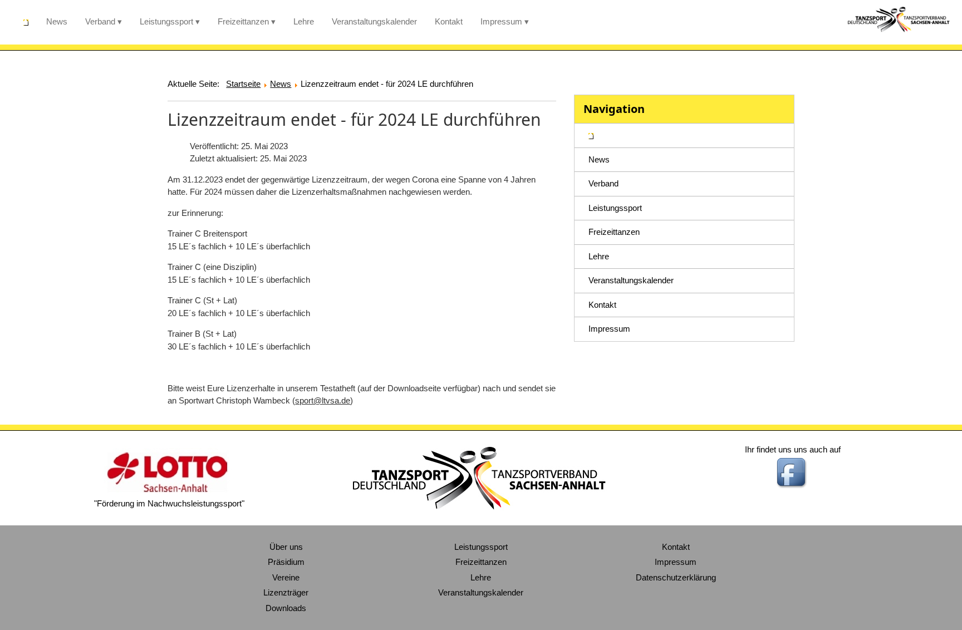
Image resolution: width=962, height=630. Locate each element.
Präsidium (286, 562)
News (56, 21)
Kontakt (449, 21)
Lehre (303, 21)
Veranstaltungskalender (374, 21)
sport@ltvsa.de (322, 400)
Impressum (501, 21)
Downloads (286, 608)
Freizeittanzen (243, 21)
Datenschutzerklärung (676, 577)
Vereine (286, 577)
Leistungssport (166, 21)
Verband (100, 21)
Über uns (286, 547)
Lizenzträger (285, 592)
